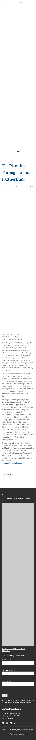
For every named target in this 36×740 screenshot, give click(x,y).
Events (11, 474)
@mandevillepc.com (16, 463)
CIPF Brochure (6, 651)
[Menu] (18, 150)
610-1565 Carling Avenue (11, 713)
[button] (3, 723)
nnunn (6, 463)
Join (4, 695)
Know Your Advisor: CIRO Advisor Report (13, 649)
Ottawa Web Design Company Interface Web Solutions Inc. (21, 733)
